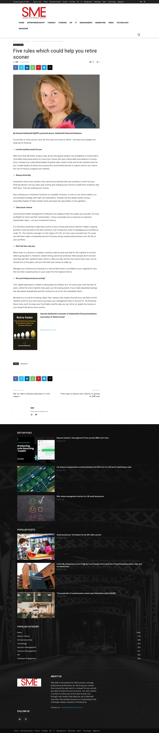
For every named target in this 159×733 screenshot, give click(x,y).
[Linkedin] (140, 1)
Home (15, 41)
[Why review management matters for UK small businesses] (36, 508)
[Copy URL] (49, 67)
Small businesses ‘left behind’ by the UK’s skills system (79, 535)
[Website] (32, 415)
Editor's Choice (25, 41)
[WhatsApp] (32, 67)
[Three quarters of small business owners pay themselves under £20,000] (36, 605)
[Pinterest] (38, 67)
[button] (139, 34)
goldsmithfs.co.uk (48, 330)
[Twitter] (144, 1)
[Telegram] (44, 67)
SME (16, 62)
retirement (23, 364)
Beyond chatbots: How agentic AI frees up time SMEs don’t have (83, 438)
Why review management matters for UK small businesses (80, 496)
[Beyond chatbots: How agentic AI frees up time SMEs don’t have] (36, 450)
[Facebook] (15, 67)
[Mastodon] (37, 415)
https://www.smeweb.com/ (39, 411)
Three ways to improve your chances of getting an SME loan (80, 395)
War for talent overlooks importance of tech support (31, 395)
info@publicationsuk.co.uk (72, 707)
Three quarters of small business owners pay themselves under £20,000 (86, 593)
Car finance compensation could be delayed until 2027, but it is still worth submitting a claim (94, 467)
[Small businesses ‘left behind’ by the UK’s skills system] (36, 547)
